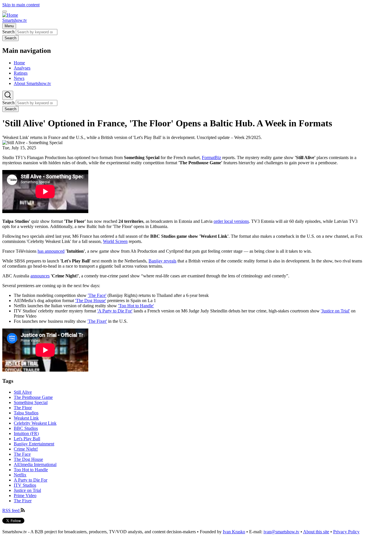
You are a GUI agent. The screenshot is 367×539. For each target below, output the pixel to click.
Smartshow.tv (14, 20)
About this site (316, 531)
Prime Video (25, 495)
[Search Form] (7, 95)
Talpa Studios (26, 412)
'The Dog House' (90, 300)
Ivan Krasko (234, 531)
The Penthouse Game (33, 397)
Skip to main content (21, 4)
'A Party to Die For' (114, 310)
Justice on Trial (27, 490)
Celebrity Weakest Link (35, 423)
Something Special (31, 402)
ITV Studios (25, 485)
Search (8, 31)
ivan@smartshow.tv (281, 531)
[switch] (4, 11)
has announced (51, 251)
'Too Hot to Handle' (136, 305)
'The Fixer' (97, 321)
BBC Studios (26, 428)
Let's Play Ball (27, 438)
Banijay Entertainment (34, 443)
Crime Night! (26, 449)
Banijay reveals (162, 260)
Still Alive (23, 392)
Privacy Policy (346, 531)
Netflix (20, 474)
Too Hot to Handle (31, 469)
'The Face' (97, 295)
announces (40, 275)
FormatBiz (211, 157)
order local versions (231, 221)
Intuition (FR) (26, 433)
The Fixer (23, 500)
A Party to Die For (30, 480)
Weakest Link (26, 418)
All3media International (35, 464)
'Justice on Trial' (335, 310)
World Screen (115, 241)
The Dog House (28, 459)
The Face (22, 454)
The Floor (23, 407)
